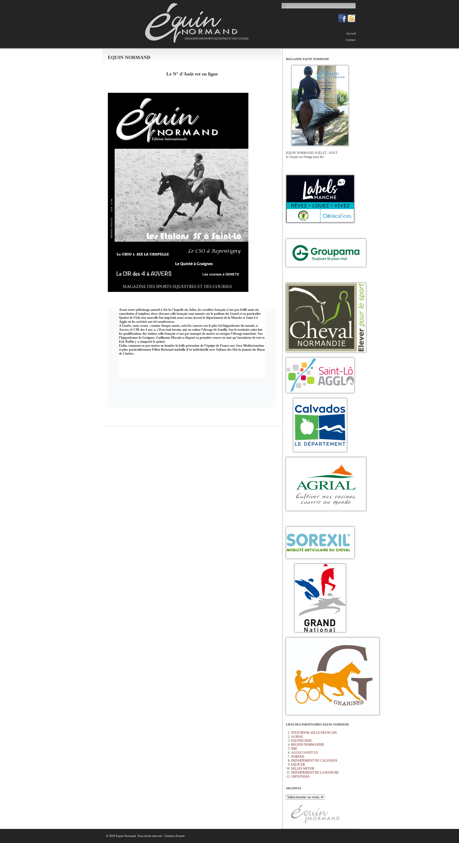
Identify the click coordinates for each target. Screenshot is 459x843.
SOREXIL (298, 756)
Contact (351, 39)
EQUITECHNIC (302, 741)
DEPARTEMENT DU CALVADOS (314, 760)
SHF (294, 748)
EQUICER (298, 764)
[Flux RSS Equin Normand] (351, 21)
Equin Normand (197, 23)
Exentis (180, 835)
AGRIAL (297, 737)
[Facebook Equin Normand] (342, 21)
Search (284, 5)
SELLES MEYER (302, 768)
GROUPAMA (300, 776)
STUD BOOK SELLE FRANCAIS (314, 733)
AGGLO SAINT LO (304, 752)
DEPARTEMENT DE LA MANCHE (315, 772)
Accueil (351, 33)
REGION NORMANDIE (307, 744)
